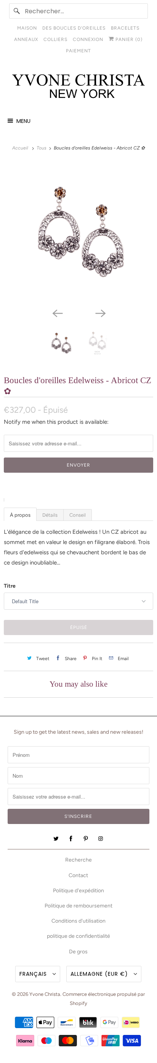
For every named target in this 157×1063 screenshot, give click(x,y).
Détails (50, 515)
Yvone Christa (44, 994)
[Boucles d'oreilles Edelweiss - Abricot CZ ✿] (78, 233)
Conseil (77, 515)
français (34, 974)
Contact (78, 875)
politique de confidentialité (78, 936)
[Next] (99, 312)
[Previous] (57, 312)
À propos (20, 515)
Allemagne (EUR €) (100, 974)
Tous (42, 148)
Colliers (55, 39)
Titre (10, 586)
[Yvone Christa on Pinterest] (86, 839)
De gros (78, 951)
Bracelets (125, 28)
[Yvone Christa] (78, 86)
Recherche (78, 860)
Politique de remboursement (78, 906)
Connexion (88, 39)
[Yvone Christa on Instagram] (101, 839)
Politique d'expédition (78, 890)
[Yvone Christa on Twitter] (56, 839)
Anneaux (26, 39)
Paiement (78, 50)
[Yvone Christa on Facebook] (71, 839)
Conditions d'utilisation (78, 921)
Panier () (128, 39)
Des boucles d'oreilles (74, 28)
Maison (27, 28)
